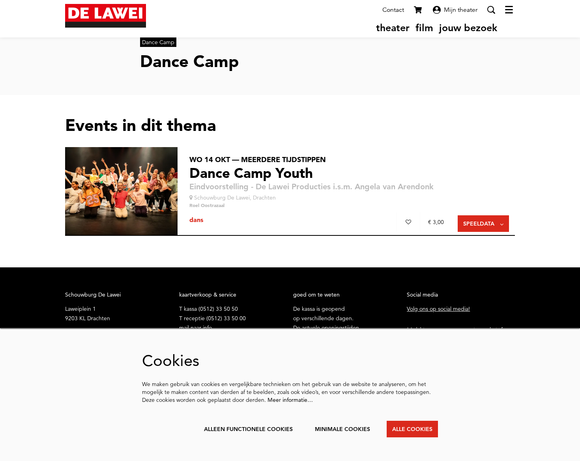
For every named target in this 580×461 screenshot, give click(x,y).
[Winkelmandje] (418, 10)
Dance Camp (158, 42)
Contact (393, 10)
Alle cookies (412, 429)
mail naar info (195, 327)
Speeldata (479, 223)
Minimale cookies (342, 429)
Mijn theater (460, 10)
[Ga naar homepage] (105, 16)
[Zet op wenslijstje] (408, 222)
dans (196, 220)
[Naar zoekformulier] (491, 10)
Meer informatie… (290, 399)
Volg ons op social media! (438, 308)
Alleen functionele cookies (248, 429)
